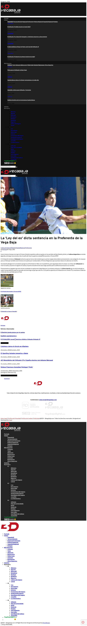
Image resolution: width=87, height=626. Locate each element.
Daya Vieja (13, 132)
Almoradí (13, 115)
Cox (12, 128)
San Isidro (13, 156)
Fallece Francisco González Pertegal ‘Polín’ (17, 367)
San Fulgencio (14, 154)
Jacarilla (13, 140)
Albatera (13, 112)
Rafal (12, 149)
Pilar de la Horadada (16, 147)
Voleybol (10, 458)
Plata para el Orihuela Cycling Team (17, 70)
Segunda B (10, 23)
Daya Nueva (14, 130)
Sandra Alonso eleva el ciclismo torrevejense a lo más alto (23, 80)
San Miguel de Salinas (17, 157)
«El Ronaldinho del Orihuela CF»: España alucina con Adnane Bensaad (27, 360)
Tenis (9, 451)
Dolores (13, 134)
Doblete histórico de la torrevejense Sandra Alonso (21, 100)
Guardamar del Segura (17, 139)
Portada (6, 18)
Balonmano (11, 459)
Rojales (13, 152)
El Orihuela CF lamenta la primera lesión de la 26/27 (21, 56)
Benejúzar (13, 117)
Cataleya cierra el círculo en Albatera (14, 347)
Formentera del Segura (17, 135)
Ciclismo (9, 66)
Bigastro (13, 122)
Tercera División (12, 439)
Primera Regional (12, 442)
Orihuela (13, 145)
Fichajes (9, 446)
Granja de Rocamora (16, 137)
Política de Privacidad (14, 418)
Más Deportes (7, 63)
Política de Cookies (27, 418)
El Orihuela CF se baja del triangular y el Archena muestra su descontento (27, 36)
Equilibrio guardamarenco (9, 336)
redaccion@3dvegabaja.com (48, 400)
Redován (13, 151)
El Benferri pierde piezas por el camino (13, 332)
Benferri (13, 118)
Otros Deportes (12, 461)
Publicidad (36, 418)
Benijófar (13, 120)
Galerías (6, 106)
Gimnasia (10, 453)
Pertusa (4, 249)
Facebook (7, 378)
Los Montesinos (15, 142)
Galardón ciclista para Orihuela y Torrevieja (19, 90)
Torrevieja (13, 159)
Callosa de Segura (16, 123)
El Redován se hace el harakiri (9, 311)
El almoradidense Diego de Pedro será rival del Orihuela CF (23, 47)
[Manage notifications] (83, 622)
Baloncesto (11, 454)
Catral (12, 125)
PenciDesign (46, 623)
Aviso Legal (4, 418)
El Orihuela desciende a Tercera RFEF (11, 291)
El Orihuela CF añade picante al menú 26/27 (19, 27)
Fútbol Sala (11, 456)
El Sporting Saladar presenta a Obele (14, 353)
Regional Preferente (26, 248)
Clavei (10, 420)
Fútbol (6, 20)
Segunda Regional (13, 444)
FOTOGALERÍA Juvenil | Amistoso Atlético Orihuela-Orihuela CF (20, 339)
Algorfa (13, 113)
